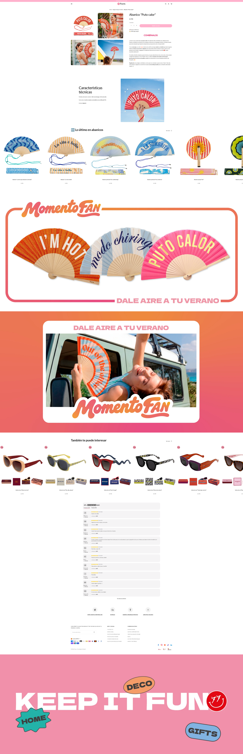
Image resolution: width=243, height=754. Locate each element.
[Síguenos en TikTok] (168, 645)
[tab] (87, 508)
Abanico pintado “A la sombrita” (154, 179)
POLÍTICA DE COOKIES (112, 636)
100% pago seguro (135, 31)
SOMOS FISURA (131, 629)
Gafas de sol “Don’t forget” (110, 490)
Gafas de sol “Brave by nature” (155, 490)
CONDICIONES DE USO (112, 639)
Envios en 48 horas (135, 29)
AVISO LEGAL (110, 631)
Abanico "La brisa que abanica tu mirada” (22, 179)
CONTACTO (110, 629)
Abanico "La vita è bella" (66, 179)
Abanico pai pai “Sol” (199, 179)
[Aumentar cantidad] (136, 25)
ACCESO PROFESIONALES (134, 639)
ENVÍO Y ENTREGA (132, 641)
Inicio (110, 9)
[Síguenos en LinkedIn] (171, 645)
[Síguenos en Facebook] (158, 645)
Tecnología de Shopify (81, 649)
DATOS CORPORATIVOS (133, 631)
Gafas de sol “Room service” (22, 490)
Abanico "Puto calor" (129, 9)
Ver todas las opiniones (121, 598)
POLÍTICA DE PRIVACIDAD (113, 634)
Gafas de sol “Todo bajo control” (198, 490)
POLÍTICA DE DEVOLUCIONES (114, 641)
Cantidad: (131, 22)
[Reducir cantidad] (131, 25)
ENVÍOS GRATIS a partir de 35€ (121, 0)
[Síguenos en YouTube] (165, 645)
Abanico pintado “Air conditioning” (110, 179)
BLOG (129, 636)
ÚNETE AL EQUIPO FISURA (134, 634)
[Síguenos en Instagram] (161, 645)
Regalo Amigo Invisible (118, 9)
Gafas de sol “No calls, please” (66, 490)
